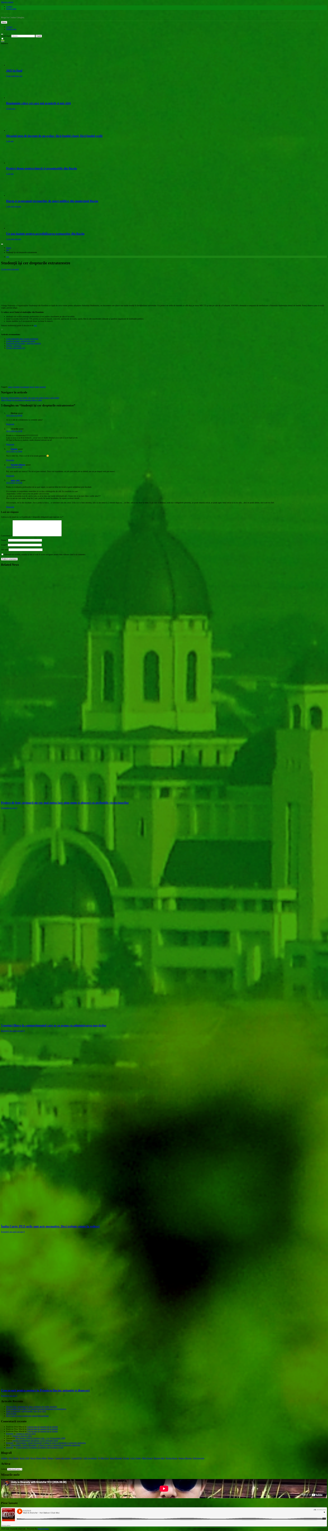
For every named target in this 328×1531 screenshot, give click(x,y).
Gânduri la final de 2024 (25, 1434)
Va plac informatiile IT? (15, 348)
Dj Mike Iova (103, 1458)
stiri (7, 257)
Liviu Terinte (135, 1458)
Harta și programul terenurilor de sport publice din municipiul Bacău (52, 201)
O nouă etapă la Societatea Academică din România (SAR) (39, 1447)
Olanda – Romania (13, 346)
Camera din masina (62, 1458)
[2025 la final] (20, 65)
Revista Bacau (171, 1458)
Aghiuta (4, 1458)
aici (35, 325)
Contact (9, 6)
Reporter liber (159, 1458)
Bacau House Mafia (38, 1458)
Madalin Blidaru (18, 465)
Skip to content (7, 2)
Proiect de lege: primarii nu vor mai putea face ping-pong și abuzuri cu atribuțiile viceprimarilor (65, 802)
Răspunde (10, 424)
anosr (10, 387)
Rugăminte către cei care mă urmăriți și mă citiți (38, 103)
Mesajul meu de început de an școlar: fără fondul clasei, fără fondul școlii (54, 135)
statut (37, 387)
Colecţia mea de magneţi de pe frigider (42, 1427)
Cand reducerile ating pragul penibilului (22, 339)
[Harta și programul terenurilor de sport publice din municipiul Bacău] (20, 195)
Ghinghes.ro (6, 13)
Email (4, 545)
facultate (16, 387)
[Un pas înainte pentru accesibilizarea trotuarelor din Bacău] (20, 228)
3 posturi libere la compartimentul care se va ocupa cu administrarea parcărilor (53, 1025)
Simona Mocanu (185, 1458)
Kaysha (126, 1458)
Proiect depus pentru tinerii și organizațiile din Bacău (41, 168)
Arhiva (4, 1469)
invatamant (24, 387)
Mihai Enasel (147, 1458)
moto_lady (15, 480)
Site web (4, 550)
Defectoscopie (198, 1458)
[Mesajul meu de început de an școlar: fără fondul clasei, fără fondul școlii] (20, 130)
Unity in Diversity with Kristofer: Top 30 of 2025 (26, 1411)
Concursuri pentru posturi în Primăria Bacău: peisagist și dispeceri (45, 1390)
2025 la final (14, 70)
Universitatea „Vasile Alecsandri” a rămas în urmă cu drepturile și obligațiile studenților (51, 1443)
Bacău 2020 (24, 1458)
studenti (42, 387)
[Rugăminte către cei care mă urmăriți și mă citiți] (20, 98)
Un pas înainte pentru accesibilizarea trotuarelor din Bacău (45, 233)
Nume (4, 540)
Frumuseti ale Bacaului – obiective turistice (23, 343)
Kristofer (4, 808)
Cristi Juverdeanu (90, 1458)
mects (32, 387)
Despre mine (11, 9)
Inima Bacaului (116, 1458)
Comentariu (6, 536)
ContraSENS (76, 1458)
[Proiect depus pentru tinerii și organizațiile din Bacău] (20, 163)
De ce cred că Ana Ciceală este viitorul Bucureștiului (27, 1416)
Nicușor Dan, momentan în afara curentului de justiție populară (31, 1407)
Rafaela (14, 449)
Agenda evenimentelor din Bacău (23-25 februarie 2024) (35, 1440)
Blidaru (51, 1458)
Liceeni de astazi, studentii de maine (20, 341)
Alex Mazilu (13, 1458)
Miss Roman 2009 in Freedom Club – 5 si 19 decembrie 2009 (40, 1438)
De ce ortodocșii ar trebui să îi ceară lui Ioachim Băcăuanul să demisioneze (36, 1409)
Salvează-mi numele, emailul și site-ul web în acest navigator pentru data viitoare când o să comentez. (45, 554)
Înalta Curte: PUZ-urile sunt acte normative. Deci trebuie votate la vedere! (50, 1226)
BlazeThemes (43, 1529)
